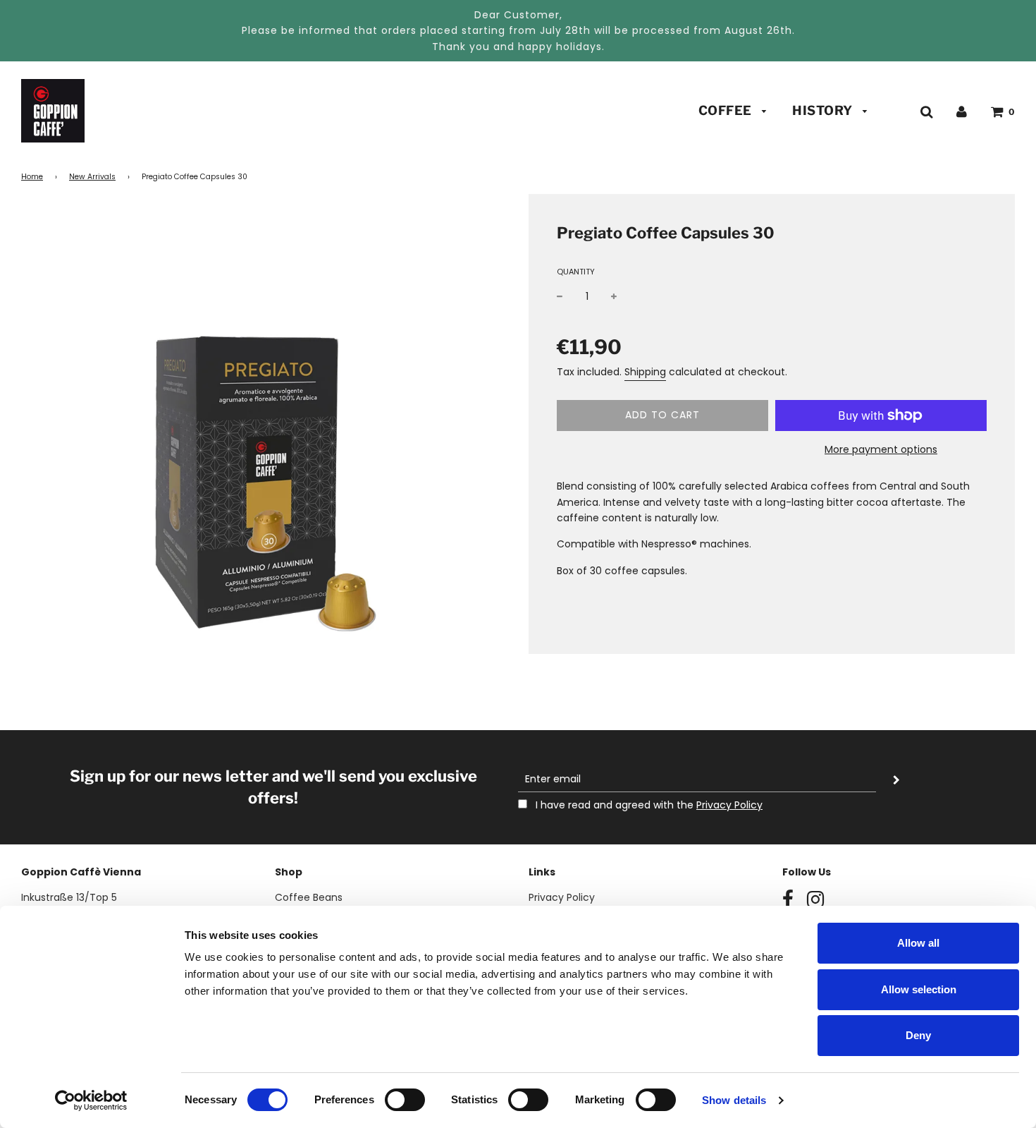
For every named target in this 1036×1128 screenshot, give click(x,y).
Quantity (576, 271)
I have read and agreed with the (648, 805)
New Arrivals (92, 176)
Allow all (918, 943)
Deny (918, 1035)
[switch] (405, 1099)
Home (32, 176)
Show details (734, 1100)
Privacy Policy (729, 805)
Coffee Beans (309, 897)
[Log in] (961, 111)
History (824, 110)
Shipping (645, 372)
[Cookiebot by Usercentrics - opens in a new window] (91, 1100)
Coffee (727, 110)
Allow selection (918, 989)
